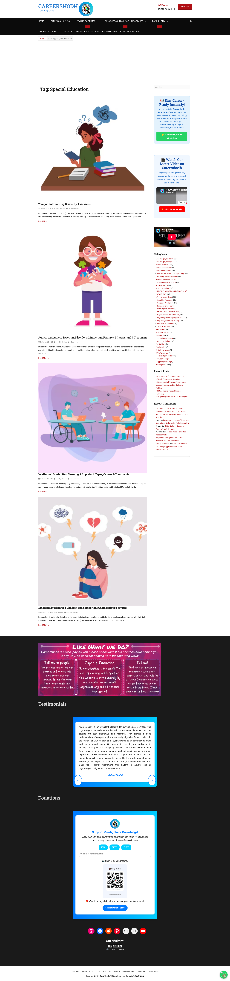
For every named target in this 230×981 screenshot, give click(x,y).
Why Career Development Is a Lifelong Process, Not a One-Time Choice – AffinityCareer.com (170, 441)
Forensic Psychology (165, 306)
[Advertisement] (115, 63)
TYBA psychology (162, 359)
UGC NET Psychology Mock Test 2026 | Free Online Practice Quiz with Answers (102, 31)
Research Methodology (165, 324)
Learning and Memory (165, 309)
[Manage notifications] (224, 976)
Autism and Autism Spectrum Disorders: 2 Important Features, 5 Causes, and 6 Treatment (92, 337)
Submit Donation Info (115, 884)
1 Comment (74, 342)
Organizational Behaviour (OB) (168, 315)
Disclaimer (101, 947)
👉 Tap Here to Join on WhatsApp (171, 136)
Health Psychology (163, 288)
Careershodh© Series (163, 271)
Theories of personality (164, 356)
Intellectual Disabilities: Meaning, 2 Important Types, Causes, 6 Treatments (83, 474)
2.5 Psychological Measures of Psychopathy (172, 397)
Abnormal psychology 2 (164, 262)
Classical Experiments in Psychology (170, 273)
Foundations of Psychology (166, 282)
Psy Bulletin (158, 21)
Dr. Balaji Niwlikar (59, 209)
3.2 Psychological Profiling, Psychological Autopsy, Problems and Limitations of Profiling (171, 385)
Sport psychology (163, 326)
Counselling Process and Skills (167, 276)
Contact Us (184, 6)
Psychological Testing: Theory (168, 321)
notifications (160, 335)
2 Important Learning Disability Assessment (65, 204)
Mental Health (161, 329)
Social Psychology (162, 350)
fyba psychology (162, 285)
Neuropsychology (162, 332)
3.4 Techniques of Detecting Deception (170, 376)
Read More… (43, 221)
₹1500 (126, 823)
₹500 (103, 823)
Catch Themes (138, 952)
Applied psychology (164, 362)
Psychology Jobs (47, 31)
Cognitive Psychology (165, 303)
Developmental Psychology (166, 279)
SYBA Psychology (162, 353)
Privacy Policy (88, 947)
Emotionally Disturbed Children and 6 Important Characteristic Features (82, 607)
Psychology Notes (86, 21)
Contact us (141, 947)
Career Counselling (163, 265)
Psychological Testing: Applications (170, 318)
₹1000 (114, 823)
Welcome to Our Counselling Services (124, 21)
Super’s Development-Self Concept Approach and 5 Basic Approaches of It (172, 446)
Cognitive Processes (164, 300)
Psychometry (160, 347)
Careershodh (58, 6)
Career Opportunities (163, 268)
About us (75, 947)
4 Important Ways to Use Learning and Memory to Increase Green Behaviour (172, 414)
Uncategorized (161, 365)
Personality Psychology (164, 338)
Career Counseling (60, 21)
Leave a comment (73, 209)
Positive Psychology (163, 341)
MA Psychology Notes (164, 297)
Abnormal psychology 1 (164, 259)
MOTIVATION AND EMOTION (168, 312)
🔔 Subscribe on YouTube (172, 209)
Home (41, 21)
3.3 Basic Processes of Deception (168, 379)
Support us (153, 947)
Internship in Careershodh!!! (121, 947)
